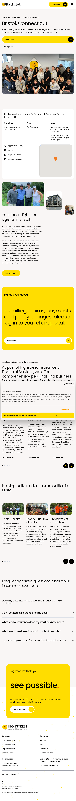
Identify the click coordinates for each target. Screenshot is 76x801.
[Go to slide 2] (4, 465)
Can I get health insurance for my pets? (25, 612)
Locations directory (46, 753)
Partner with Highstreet (48, 765)
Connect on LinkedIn (9, 774)
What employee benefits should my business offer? (31, 631)
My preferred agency (15, 146)
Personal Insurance (8, 740)
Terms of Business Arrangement (11, 786)
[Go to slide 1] (2, 465)
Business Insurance (8, 744)
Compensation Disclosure (10, 788)
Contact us (56, 4)
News (41, 744)
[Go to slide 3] (5, 465)
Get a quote (9, 40)
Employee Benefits (8, 749)
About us (43, 740)
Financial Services (8, 753)
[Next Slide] (71, 465)
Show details (65, 409)
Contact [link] (11, 150)
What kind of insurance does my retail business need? (33, 622)
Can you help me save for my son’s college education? (34, 640)
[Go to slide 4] (7, 465)
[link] (11, 4)
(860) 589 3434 (32, 127)
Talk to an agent (11, 273)
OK (56, 415)
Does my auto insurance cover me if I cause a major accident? (32, 602)
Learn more (6, 457)
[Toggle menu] (72, 4)
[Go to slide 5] (9, 465)
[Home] (38, 727)
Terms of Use (6, 782)
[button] (55, 159)
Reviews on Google (14, 159)
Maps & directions (14, 155)
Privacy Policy (6, 784)
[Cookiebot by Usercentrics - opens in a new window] (65, 384)
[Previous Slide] (65, 465)
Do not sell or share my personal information (20, 415)
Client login (6, 47)
